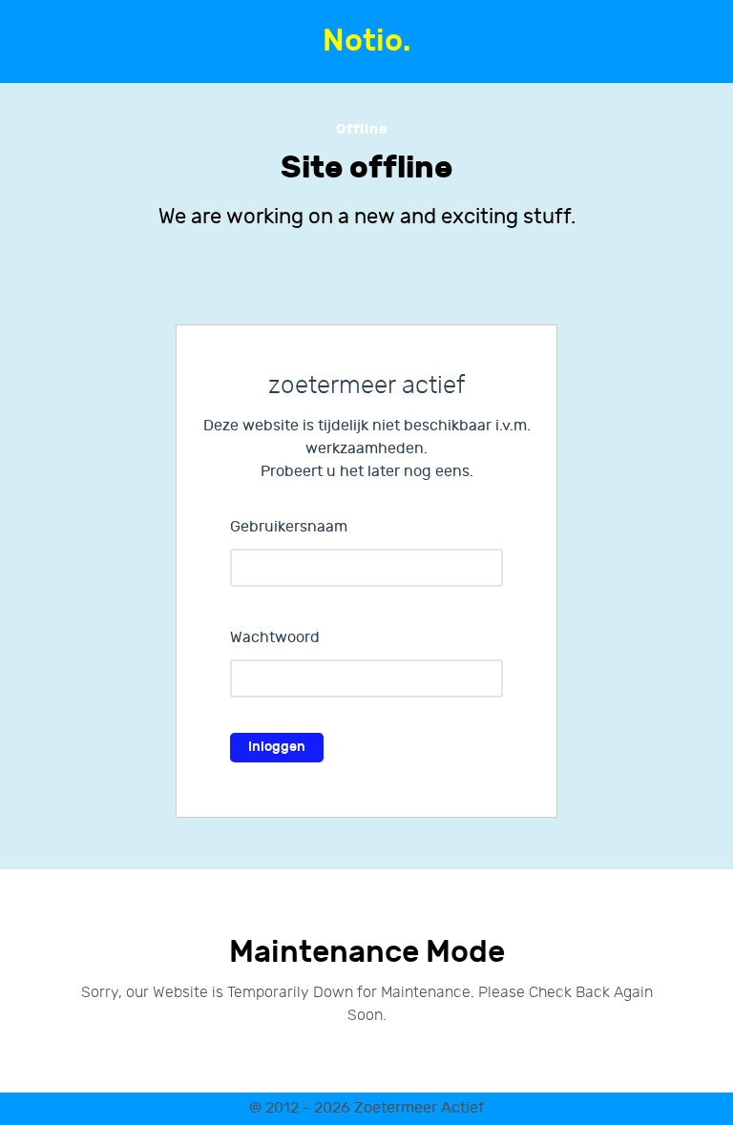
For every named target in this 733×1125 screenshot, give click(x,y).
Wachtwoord (275, 638)
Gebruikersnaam (288, 527)
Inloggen (276, 747)
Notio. (366, 41)
